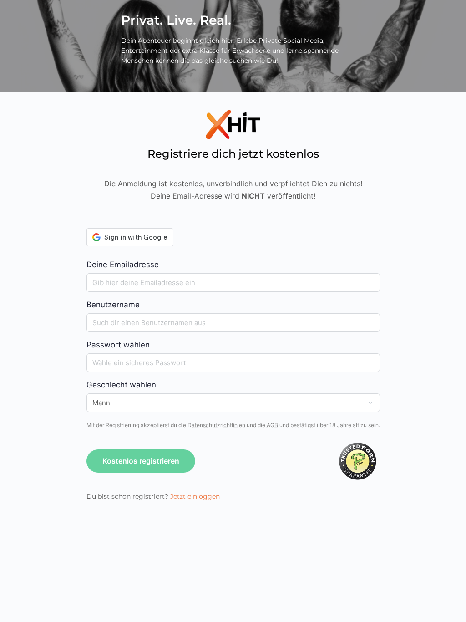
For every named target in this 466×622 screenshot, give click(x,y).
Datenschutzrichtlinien (216, 425)
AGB (272, 425)
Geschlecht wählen (121, 384)
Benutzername (113, 304)
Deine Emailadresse (122, 264)
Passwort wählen (118, 344)
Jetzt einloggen (195, 496)
